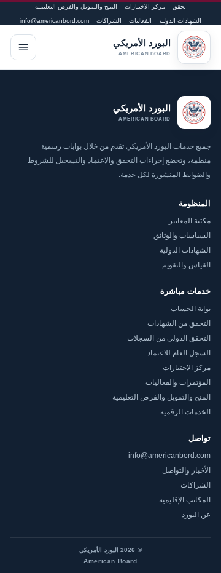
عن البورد (196, 514)
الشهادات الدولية (180, 20)
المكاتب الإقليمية (185, 500)
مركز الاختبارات (145, 6)
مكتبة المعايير (190, 220)
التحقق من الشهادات (179, 323)
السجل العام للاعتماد (179, 353)
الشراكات (109, 20)
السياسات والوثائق (182, 235)
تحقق (179, 6)
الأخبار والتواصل (186, 470)
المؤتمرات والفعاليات (178, 382)
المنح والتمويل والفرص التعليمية (76, 6)
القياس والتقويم (186, 265)
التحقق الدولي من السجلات (169, 338)
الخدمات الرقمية (185, 412)
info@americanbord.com (54, 20)
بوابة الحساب (191, 308)
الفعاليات (140, 20)
